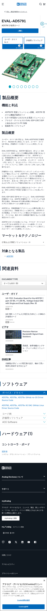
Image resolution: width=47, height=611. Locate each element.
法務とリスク (6, 555)
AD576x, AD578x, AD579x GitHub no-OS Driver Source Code (22, 398)
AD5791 (10, 256)
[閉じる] (44, 580)
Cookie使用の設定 (23, 600)
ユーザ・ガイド (10, 39)
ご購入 (20, 31)
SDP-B (4, 451)
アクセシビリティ (8, 564)
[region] (23, 594)
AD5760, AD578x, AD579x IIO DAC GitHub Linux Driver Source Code (23, 406)
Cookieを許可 (23, 607)
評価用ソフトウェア (34, 40)
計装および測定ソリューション (16, 242)
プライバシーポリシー (10, 573)
